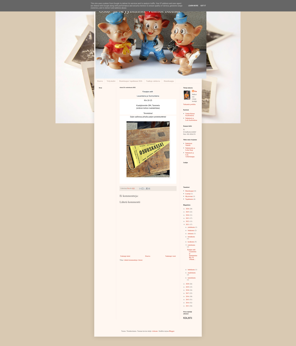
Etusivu (100, 81)
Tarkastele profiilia (189, 104)
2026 (188, 209)
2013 (188, 306)
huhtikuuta (191, 269)
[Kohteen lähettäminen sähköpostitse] (140, 188)
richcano (155, 331)
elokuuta (191, 233)
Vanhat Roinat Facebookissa (190, 114)
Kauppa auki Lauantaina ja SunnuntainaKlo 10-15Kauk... (192, 254)
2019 (188, 287)
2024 (188, 215)
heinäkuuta (191, 237)
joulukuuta (191, 227)
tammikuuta (192, 278)
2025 (188, 212)
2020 (188, 284)
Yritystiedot (111, 81)
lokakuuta (191, 230)
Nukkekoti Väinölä (188, 144)
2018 (188, 290)
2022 (188, 221)
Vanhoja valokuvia (153, 81)
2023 (188, 218)
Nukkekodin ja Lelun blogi (190, 149)
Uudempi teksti (125, 256)
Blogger (171, 331)
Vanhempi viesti (170, 256)
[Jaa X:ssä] (145, 188)
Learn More (193, 6)
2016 (188, 296)
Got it (203, 6)
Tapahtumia (189, 199)
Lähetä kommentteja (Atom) (133, 260)
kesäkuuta (191, 242)
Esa (195, 91)
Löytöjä (187, 194)
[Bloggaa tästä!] (142, 188)
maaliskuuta (192, 273)
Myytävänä (189, 196)
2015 (188, 299)
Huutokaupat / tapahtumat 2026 (130, 81)
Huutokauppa (169, 81)
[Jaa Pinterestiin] (149, 188)
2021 (188, 224)
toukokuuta (191, 245)
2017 (188, 293)
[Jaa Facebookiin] (147, 188)
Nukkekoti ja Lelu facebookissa (191, 119)
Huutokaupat (189, 191)
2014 (188, 303)
